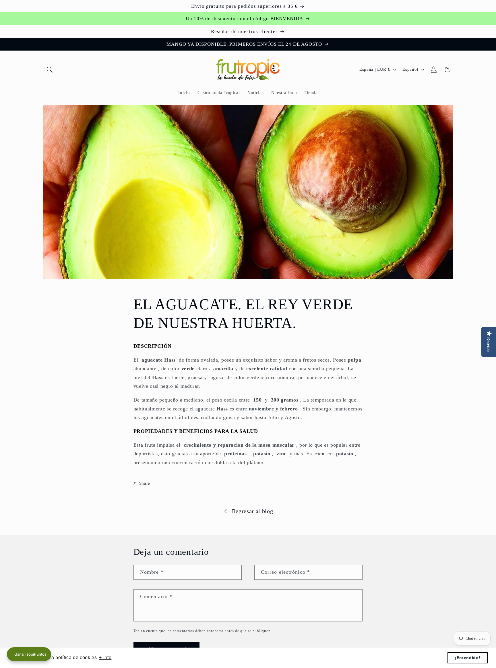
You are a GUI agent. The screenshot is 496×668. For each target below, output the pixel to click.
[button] (50, 69)
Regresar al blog (252, 511)
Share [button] (144, 483)
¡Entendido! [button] (467, 657)
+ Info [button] (105, 657)
